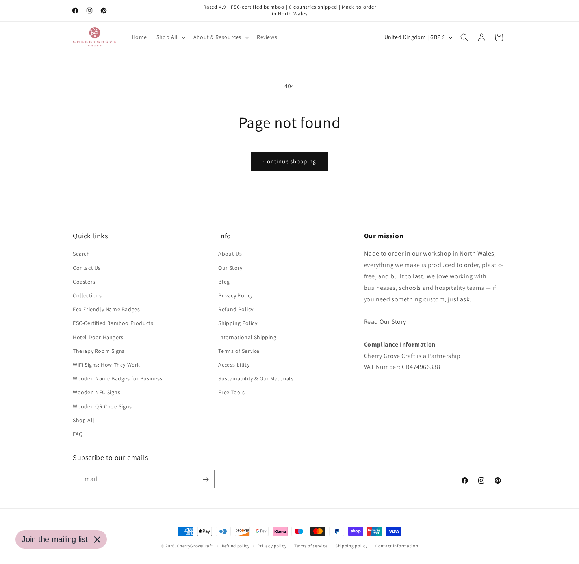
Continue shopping (289, 161)
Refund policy (236, 545)
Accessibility (233, 364)
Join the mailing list (55, 539)
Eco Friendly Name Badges (106, 309)
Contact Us (87, 267)
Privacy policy (272, 545)
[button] (170, 37)
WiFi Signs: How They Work (106, 364)
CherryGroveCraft (195, 546)
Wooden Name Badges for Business (118, 378)
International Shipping (247, 337)
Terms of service (310, 545)
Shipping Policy (237, 323)
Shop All (84, 420)
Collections (87, 295)
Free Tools (231, 392)
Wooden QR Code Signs (102, 406)
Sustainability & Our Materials (255, 378)
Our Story (230, 267)
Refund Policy (235, 309)
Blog (224, 281)
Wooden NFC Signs (97, 392)
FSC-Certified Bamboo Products (113, 323)
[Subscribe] (205, 479)
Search (81, 254)
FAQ (78, 434)
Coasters (84, 281)
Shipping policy (351, 545)
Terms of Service (239, 350)
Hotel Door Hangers (98, 337)
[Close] (97, 539)
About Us (230, 254)
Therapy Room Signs (99, 350)
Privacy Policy (235, 295)
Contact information (396, 545)
